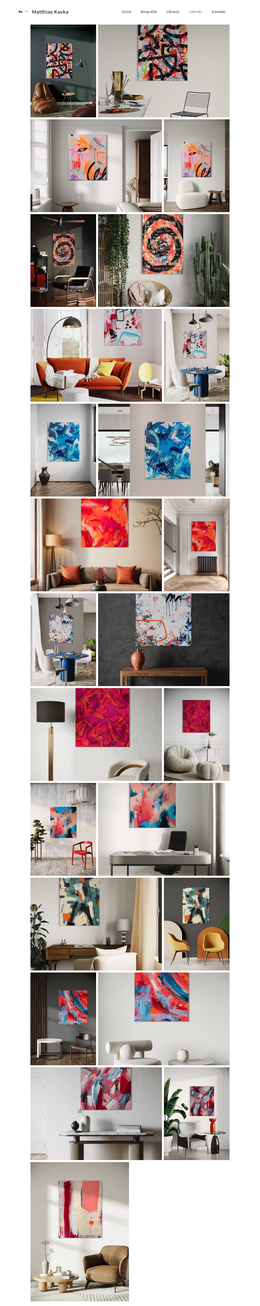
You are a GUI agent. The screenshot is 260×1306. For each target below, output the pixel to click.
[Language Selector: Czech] (23, 11)
